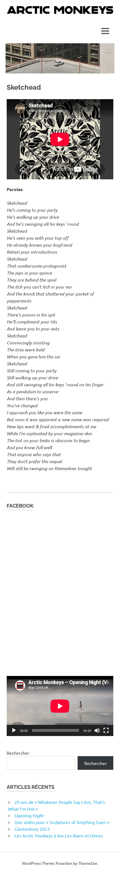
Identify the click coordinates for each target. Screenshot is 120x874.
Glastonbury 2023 (32, 829)
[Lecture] (14, 730)
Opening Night (29, 815)
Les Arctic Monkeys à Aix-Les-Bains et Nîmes (59, 835)
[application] (60, 706)
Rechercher (18, 753)
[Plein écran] (106, 730)
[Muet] (97, 730)
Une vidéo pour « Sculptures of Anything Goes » (62, 822)
